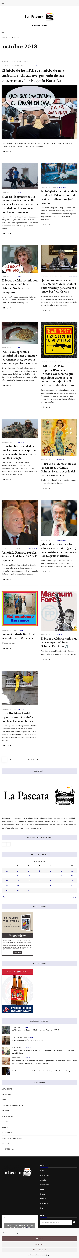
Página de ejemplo (45, 1255)
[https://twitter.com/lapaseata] (4, 844)
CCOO (4, 1100)
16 (18, 880)
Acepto (39, 1239)
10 (29, 876)
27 (61, 885)
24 (29, 885)
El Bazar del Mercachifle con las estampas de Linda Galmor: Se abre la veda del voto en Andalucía (59, 469)
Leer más (5, 152)
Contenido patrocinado (13, 1105)
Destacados (7, 1116)
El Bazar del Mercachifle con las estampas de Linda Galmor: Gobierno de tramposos (20, 286)
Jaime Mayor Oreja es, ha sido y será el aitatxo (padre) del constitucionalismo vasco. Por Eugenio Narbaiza (59, 550)
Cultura (28, 1027)
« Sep (4, 897)
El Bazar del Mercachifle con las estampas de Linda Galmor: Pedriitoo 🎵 (59, 642)
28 (72, 885)
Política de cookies (33, 1255)
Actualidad (61, 187)
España (21, 192)
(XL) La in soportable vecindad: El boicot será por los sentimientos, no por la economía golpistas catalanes (20, 357)
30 (18, 890)
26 (50, 885)
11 (23, 760)
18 (39, 880)
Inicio (42, 1171)
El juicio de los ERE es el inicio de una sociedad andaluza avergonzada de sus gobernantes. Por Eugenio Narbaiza (33, 75)
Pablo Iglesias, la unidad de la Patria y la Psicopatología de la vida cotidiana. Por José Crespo (59, 197)
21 (72, 880)
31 (29, 890)
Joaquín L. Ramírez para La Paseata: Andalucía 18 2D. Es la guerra (20, 556)
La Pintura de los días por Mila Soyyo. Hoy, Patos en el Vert (35, 1030)
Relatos (21, 348)
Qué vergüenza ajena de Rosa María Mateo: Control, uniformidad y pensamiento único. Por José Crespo (59, 285)
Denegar (39, 1244)
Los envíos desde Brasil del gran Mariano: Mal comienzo (20, 636)
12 (50, 876)
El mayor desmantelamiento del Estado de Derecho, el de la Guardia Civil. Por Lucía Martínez (43, 1051)
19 (50, 880)
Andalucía (34, 66)
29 (7, 890)
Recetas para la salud (12, 1138)
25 (39, 885)
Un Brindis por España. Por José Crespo (27, 1040)
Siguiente (32, 760)
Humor (20, 630)
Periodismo (7, 1133)
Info (41, 1208)
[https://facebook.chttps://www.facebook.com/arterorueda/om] (8, 844)
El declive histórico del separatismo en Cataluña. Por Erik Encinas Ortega (17, 717)
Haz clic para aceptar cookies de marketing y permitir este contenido (20, 1227)
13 (61, 876)
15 (7, 880)
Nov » (75, 897)
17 (29, 880)
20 (61, 880)
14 (72, 876)
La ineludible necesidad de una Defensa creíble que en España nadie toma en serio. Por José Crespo (19, 452)
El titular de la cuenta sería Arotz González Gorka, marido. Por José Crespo (41, 1071)
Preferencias (39, 1250)
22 (7, 885)
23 (18, 885)
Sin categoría (8, 1149)
